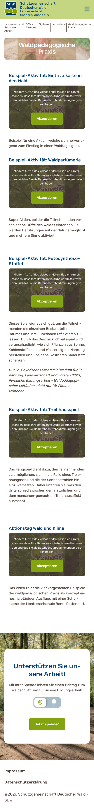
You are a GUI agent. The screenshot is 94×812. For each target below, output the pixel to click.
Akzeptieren (47, 118)
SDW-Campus (31, 26)
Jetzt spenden (47, 724)
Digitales (43, 24)
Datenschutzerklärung (25, 782)
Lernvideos (58, 24)
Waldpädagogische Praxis (79, 26)
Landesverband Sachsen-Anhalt (14, 27)
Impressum (15, 771)
